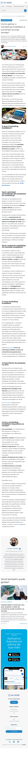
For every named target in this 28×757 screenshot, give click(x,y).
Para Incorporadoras (14, 711)
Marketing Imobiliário (19, 6)
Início (2, 6)
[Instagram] (9, 742)
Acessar (14, 702)
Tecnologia (8, 6)
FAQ (14, 713)
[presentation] (3, 627)
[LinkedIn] (14, 742)
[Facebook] (18, 742)
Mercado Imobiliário (10, 16)
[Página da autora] (14, 541)
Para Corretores (14, 709)
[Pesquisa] (25, 10)
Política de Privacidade (14, 721)
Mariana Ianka (23, 623)
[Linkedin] (20, 548)
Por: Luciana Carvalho (10, 46)
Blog (14, 719)
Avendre (16, 524)
